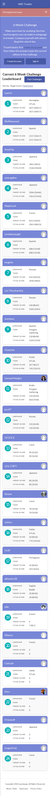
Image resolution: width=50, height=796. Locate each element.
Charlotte (10, 349)
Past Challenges (34, 79)
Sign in (36, 61)
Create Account (14, 61)
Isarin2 (8, 93)
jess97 (8, 409)
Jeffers (8, 522)
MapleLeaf (10, 205)
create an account (33, 47)
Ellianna (9, 635)
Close (47, 12)
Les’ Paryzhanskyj (14, 290)
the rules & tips (27, 41)
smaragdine (11, 177)
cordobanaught (13, 234)
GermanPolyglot (13, 378)
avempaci (9, 318)
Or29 (7, 550)
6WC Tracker (25, 4)
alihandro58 (11, 578)
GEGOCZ (10, 437)
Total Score (28, 86)
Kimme (8, 494)
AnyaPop (9, 149)
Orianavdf (10, 719)
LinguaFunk (11, 748)
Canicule (9, 663)
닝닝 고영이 (11, 465)
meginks (9, 262)
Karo (7, 691)
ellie (7, 606)
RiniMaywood (12, 121)
